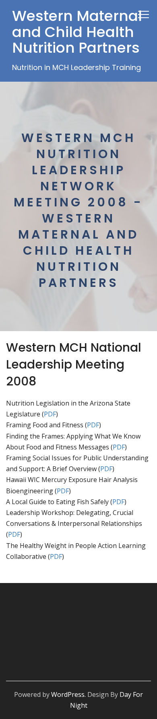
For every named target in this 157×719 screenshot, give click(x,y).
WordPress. (68, 694)
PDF (50, 414)
